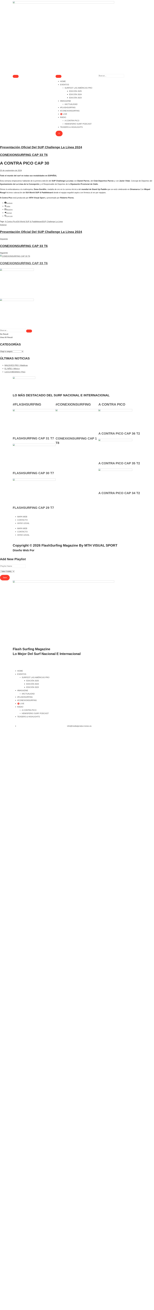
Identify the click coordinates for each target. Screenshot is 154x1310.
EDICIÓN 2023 (75, 98)
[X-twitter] (22, 70)
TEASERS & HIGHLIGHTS (71, 127)
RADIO (63, 117)
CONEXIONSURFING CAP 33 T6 (24, 263)
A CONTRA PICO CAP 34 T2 (119, 493)
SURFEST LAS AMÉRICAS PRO (78, 88)
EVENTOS (64, 85)
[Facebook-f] (15, 70)
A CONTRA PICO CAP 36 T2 (119, 433)
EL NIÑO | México (12, 369)
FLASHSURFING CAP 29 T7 (33, 507)
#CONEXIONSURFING (70, 111)
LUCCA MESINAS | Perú (15, 372)
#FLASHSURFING (68, 107)
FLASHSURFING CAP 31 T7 (33, 438)
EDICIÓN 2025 (75, 91)
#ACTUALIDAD (71, 104)
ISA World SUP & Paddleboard (29, 221)
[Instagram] (28, 70)
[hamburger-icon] (58, 76)
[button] (119, 79)
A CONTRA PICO (72, 121)
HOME (63, 81)
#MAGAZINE (65, 101)
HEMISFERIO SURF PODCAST (78, 124)
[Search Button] (29, 331)
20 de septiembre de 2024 (11, 170)
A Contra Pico (11, 221)
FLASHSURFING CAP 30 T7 (33, 473)
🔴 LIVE (63, 114)
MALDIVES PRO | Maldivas (16, 365)
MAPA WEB (22, 517)
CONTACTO (22, 520)
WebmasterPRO (45, 550)
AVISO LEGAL (23, 523)
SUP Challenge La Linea (52, 221)
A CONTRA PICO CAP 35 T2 (119, 463)
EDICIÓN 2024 (75, 94)
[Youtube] (34, 70)
